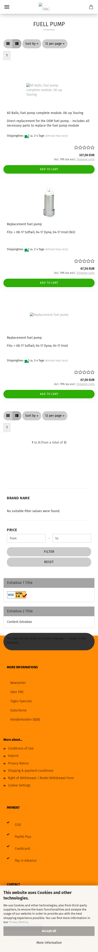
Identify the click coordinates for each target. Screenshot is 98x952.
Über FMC (17, 692)
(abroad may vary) (56, 135)
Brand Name (18, 498)
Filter (49, 552)
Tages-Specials (21, 701)
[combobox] (31, 43)
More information (49, 943)
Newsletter (18, 683)
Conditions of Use (21, 748)
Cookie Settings (19, 785)
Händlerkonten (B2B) (25, 720)
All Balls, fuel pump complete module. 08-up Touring (45, 113)
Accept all (49, 931)
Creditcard (22, 849)
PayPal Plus (23, 837)
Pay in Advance (26, 861)
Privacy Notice (18, 922)
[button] (8, 43)
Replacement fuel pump (24, 224)
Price (12, 530)
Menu (7, 7)
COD (18, 825)
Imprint (13, 756)
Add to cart (49, 169)
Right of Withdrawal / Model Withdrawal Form (41, 778)
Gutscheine (18, 710)
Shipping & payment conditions (31, 771)
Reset (49, 562)
